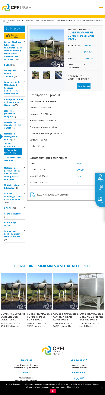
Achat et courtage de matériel (26, 367)
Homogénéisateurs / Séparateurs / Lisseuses (13, 102)
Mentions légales (26, 378)
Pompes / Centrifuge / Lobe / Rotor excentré (13, 196)
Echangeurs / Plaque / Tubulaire (10, 73)
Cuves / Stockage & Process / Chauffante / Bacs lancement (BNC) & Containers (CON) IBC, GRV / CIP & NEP (13, 50)
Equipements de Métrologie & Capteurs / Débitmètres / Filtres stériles (12, 88)
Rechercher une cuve (15, 29)
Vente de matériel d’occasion (26, 365)
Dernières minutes (15, 36)
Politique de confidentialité (26, 380)
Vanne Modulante (12, 213)
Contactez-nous (84, 86)
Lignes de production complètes (9, 114)
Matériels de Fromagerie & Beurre (28, 21)
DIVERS (7, 65)
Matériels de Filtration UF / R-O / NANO (12, 125)
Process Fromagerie (47, 21)
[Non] (101, 388)
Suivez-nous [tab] (100, 192)
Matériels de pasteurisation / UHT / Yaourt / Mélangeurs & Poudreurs (12, 174)
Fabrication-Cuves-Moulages (66, 21)
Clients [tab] (100, 203)
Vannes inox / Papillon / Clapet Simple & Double (12, 234)
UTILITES (8, 208)
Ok (53, 391)
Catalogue (11, 21)
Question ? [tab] (100, 181)
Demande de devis (79, 367)
